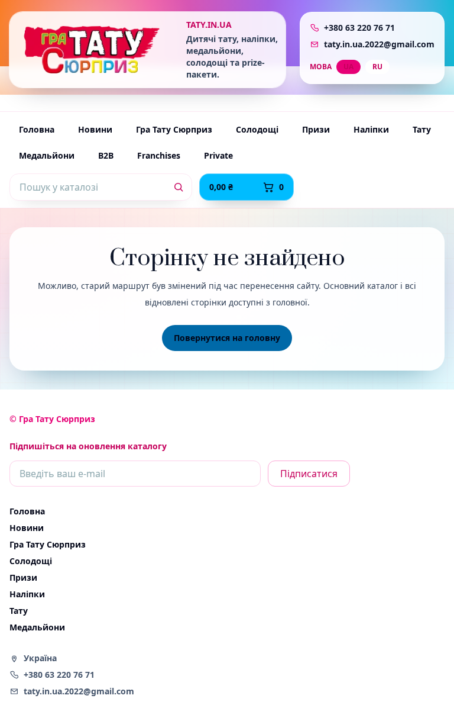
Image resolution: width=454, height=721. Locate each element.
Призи (316, 129)
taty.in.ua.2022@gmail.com (379, 44)
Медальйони (46, 155)
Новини (95, 129)
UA (348, 67)
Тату (422, 129)
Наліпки (371, 129)
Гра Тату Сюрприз (174, 129)
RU (377, 67)
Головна (36, 129)
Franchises (158, 155)
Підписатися (309, 473)
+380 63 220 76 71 (359, 27)
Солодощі (257, 129)
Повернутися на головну (227, 337)
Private (218, 155)
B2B (106, 155)
